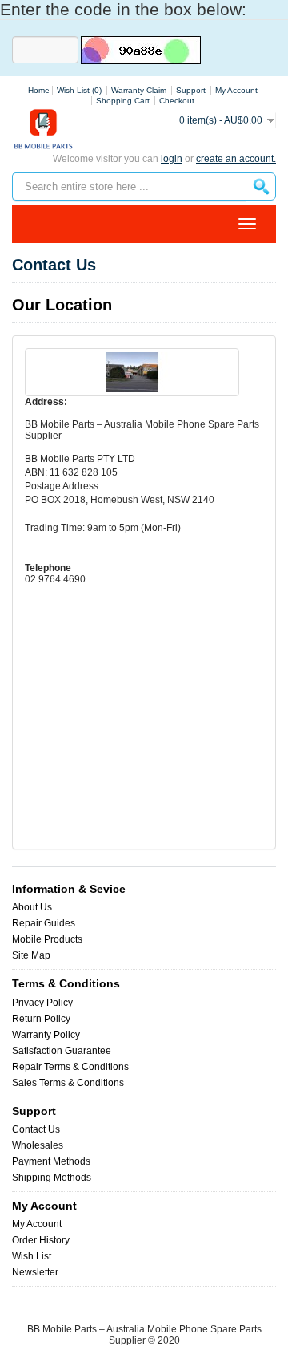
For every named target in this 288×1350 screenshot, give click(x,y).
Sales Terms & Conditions (68, 1083)
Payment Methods (51, 1161)
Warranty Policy (46, 1034)
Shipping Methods (51, 1177)
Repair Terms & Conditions (70, 1066)
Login (171, 158)
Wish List (31, 1256)
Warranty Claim (138, 90)
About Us (32, 907)
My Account (37, 1224)
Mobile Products (47, 939)
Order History (41, 1240)
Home (39, 90)
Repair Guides (43, 923)
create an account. (236, 158)
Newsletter (35, 1272)
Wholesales (37, 1145)
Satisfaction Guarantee (61, 1050)
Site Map (31, 955)
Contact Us (36, 1129)
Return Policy (41, 1018)
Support (191, 90)
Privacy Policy (42, 1002)
